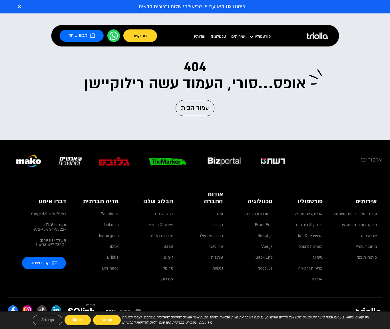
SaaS (168, 246)
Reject (77, 320)
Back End (264, 257)
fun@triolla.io (43, 214)
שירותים (238, 36)
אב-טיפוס (369, 236)
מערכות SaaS (310, 246)
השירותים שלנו (210, 236)
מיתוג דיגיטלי (366, 246)
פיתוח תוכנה (367, 257)
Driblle (112, 257)
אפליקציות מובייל (308, 214)
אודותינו (199, 36)
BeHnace (110, 268)
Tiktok (113, 246)
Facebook (109, 214)
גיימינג (317, 257)
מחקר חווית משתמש (359, 225)
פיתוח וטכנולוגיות (258, 214)
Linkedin (111, 225)
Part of (90, 305)
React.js (265, 236)
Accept (107, 320)
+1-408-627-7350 (51, 245)
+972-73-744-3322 (50, 229)
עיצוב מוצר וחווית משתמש (355, 214)
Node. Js (265, 268)
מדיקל (168, 268)
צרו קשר (216, 246)
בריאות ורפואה (310, 268)
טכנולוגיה (218, 36)
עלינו (219, 214)
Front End (264, 225)
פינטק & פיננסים (309, 225)
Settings (47, 320)
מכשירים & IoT (310, 236)
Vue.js (267, 246)
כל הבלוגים (164, 214)
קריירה (217, 225)
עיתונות (217, 257)
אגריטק (316, 279)
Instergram (108, 236)
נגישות (217, 268)
